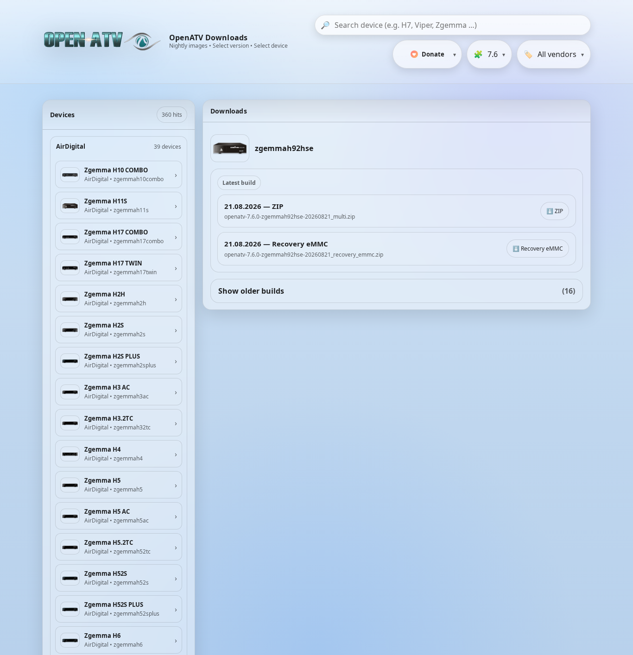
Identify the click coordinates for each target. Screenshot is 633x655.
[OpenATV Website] (103, 41)
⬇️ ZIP (554, 211)
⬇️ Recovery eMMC (538, 248)
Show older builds (396, 291)
